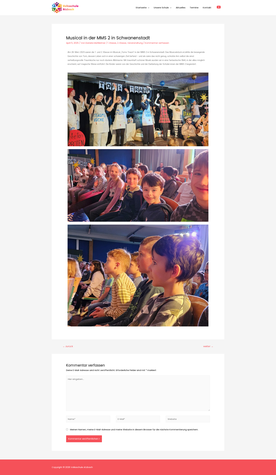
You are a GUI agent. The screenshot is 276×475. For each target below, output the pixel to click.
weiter (208, 346)
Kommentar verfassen (157, 42)
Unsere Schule (161, 7)
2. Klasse (121, 42)
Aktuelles (180, 7)
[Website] (188, 419)
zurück (68, 346)
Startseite (141, 7)
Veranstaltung (135, 42)
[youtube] (219, 7)
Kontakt (207, 7)
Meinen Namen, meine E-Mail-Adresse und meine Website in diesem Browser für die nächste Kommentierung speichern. (134, 429)
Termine (194, 7)
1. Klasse (112, 42)
